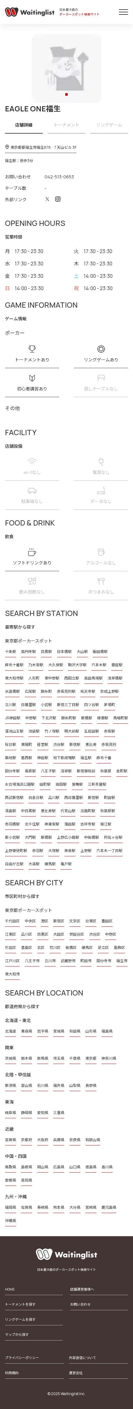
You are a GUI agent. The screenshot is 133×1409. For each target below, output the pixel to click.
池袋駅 (34, 731)
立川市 (50, 960)
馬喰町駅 (120, 718)
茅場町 (109, 704)
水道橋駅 (12, 691)
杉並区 (10, 947)
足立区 (103, 947)
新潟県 (10, 1085)
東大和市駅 (14, 678)
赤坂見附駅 (66, 691)
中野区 (110, 934)
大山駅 (82, 651)
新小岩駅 (12, 837)
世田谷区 (76, 934)
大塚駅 (53, 850)
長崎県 (42, 1207)
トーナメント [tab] (66, 125)
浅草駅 (66, 771)
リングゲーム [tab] (109, 125)
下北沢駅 (48, 718)
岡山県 (42, 1167)
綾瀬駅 (102, 718)
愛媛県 (10, 1180)
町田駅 (109, 797)
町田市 (86, 960)
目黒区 (42, 934)
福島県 (107, 1031)
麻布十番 (104, 757)
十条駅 (10, 651)
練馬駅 (50, 864)
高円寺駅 (28, 651)
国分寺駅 (12, 771)
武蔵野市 (68, 960)
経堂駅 (42, 744)
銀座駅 (116, 664)
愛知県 (42, 1112)
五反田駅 (91, 731)
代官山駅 (68, 810)
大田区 (58, 934)
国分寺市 (104, 960)
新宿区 (58, 921)
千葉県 (74, 1058)
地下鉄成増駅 (64, 757)
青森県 (26, 1031)
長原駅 (30, 771)
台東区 (91, 921)
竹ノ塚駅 (52, 731)
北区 (41, 947)
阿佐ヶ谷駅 (113, 837)
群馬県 (42, 1058)
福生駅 (86, 757)
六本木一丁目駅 (109, 850)
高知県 (26, 1180)
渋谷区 (94, 934)
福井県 (58, 1085)
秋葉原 (105, 771)
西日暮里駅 (73, 797)
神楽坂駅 (52, 824)
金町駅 (121, 771)
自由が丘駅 (14, 864)
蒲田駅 (69, 824)
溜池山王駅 (14, 731)
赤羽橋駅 (12, 824)
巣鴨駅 (77, 784)
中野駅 (30, 718)
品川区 (26, 934)
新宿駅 (74, 744)
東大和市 (12, 974)
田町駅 (45, 784)
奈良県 (74, 1139)
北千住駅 (32, 824)
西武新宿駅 (14, 797)
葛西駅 (26, 757)
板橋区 (71, 947)
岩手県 (42, 1031)
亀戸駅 (66, 864)
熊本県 (58, 1207)
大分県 (74, 1207)
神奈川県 (108, 1058)
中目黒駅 (28, 810)
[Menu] (123, 12)
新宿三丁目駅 (68, 704)
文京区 (74, 921)
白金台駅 (35, 797)
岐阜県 (10, 1112)
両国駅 (61, 784)
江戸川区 (12, 960)
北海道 (10, 1031)
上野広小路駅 (68, 837)
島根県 (26, 1167)
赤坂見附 (108, 744)
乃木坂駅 (35, 664)
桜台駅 (10, 744)
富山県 (26, 1085)
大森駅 (34, 864)
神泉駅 (69, 850)
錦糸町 (46, 691)
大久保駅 (55, 664)
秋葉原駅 (107, 810)
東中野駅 (52, 678)
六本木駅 (99, 664)
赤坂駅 (109, 731)
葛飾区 (119, 947)
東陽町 (26, 744)
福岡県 (10, 1207)
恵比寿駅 (48, 810)
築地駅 (10, 757)
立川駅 (10, 704)
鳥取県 (10, 1167)
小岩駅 (46, 704)
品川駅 (53, 797)
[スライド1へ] (66, 94)
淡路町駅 (87, 810)
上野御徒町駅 (16, 850)
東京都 (91, 1058)
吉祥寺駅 (87, 824)
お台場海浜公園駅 (20, 784)
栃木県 (26, 1058)
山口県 (74, 1167)
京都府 (26, 1139)
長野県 (91, 1085)
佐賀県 (26, 1207)
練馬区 (87, 947)
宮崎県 (91, 1207)
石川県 (42, 1085)
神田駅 (42, 757)
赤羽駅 (37, 850)
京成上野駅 (109, 691)
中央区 (30, 921)
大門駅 (30, 837)
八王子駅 (48, 771)
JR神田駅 (12, 718)
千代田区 (12, 921)
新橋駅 (86, 718)
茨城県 (10, 1058)
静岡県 (26, 1112)
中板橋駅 (91, 837)
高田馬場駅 (93, 678)
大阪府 (42, 1139)
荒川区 (55, 947)
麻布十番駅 (14, 664)
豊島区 (26, 947)
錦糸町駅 (68, 718)
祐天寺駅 (87, 691)
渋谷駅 (58, 744)
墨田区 (107, 921)
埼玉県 (58, 1058)
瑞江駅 (105, 824)
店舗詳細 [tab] (23, 125)
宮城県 (58, 1031)
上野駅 (86, 850)
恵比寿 (91, 744)
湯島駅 (10, 810)
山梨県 (74, 1085)
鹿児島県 (108, 1207)
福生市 (121, 960)
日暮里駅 (28, 704)
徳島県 (91, 1167)
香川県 (107, 1167)
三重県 (58, 1112)
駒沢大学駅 (77, 664)
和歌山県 (92, 1139)
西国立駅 (71, 678)
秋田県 (74, 1031)
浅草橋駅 (115, 678)
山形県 (91, 1031)
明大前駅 (71, 731)
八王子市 (32, 960)
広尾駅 (30, 691)
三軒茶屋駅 (97, 784)
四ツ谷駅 (91, 704)
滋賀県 (10, 1139)
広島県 (58, 1167)
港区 (44, 921)
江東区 (10, 934)
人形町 (34, 678)
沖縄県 (10, 1220)
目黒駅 (46, 651)
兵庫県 (58, 1139)
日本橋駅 (64, 651)
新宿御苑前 (86, 771)
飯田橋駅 (100, 651)
